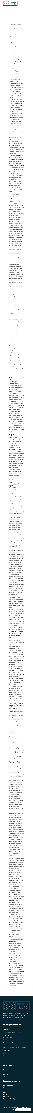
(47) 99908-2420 (7, 1039)
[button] (23, 1109)
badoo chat (12, 509)
